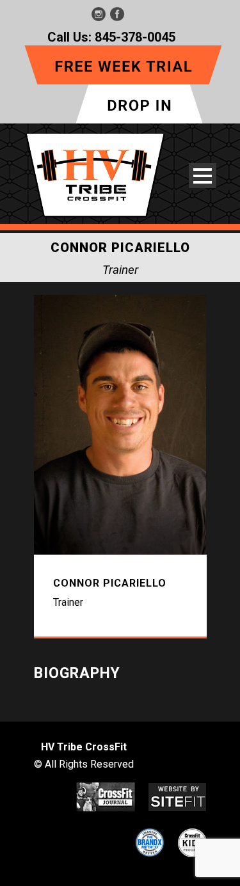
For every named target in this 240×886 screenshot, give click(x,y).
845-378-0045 (135, 37)
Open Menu (202, 175)
